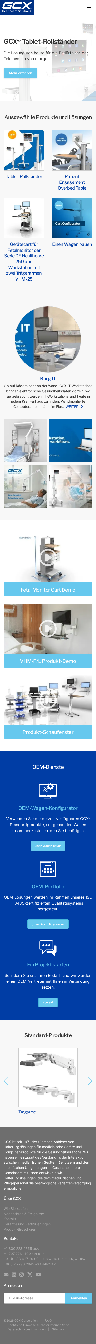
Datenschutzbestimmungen (27, 1329)
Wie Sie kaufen (16, 1208)
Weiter (72, 406)
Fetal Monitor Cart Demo (48, 589)
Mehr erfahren (20, 73)
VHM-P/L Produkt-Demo (48, 660)
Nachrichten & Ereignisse (24, 1213)
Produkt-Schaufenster (47, 731)
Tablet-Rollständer (24, 176)
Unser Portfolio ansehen (48, 924)
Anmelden (78, 1298)
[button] (89, 7)
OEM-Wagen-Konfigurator (48, 807)
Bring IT (48, 378)
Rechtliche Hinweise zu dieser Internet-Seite (38, 1325)
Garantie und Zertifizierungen (27, 1224)
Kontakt (48, 1002)
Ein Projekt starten (48, 964)
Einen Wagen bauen (72, 244)
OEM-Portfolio (48, 886)
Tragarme (27, 1111)
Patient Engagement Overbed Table (72, 182)
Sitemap (58, 1329)
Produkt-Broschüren (20, 1229)
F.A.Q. (48, 1320)
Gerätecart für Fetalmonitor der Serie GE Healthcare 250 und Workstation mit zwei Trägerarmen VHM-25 (24, 261)
